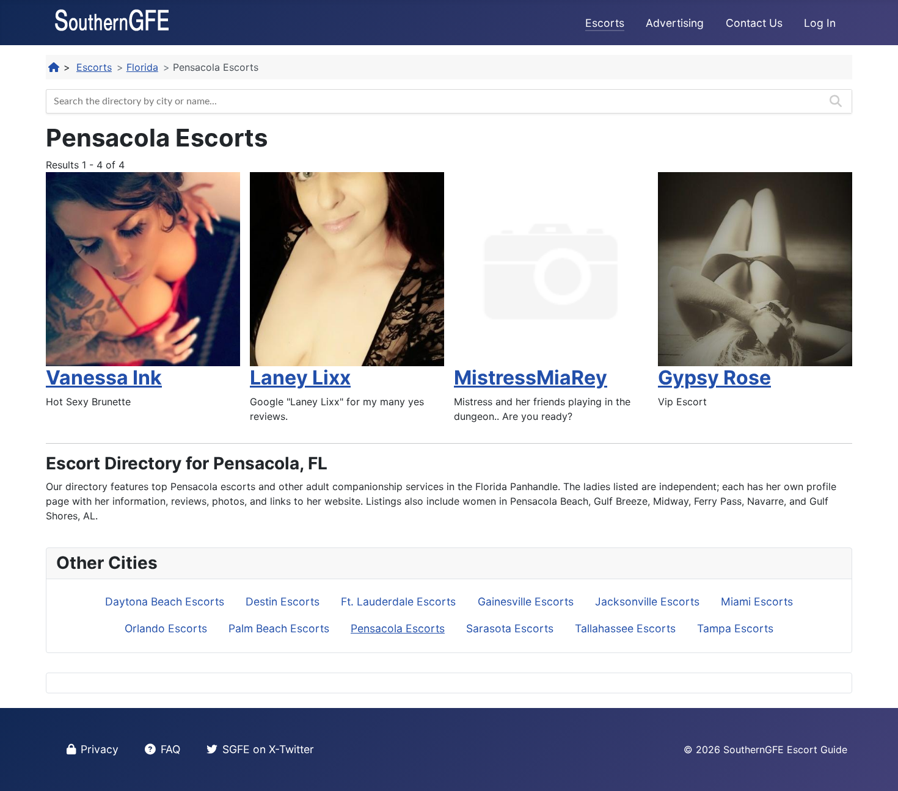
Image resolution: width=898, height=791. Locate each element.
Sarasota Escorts (509, 628)
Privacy (100, 749)
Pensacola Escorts (398, 628)
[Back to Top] (876, 768)
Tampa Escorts (735, 628)
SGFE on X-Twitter (268, 749)
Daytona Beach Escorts (164, 601)
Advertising (675, 22)
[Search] (836, 101)
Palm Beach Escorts (278, 628)
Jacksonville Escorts (647, 601)
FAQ (170, 749)
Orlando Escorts (166, 628)
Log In (820, 22)
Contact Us (754, 22)
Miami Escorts (757, 601)
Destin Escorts (282, 601)
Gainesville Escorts (526, 601)
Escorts (604, 22)
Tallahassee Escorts (625, 628)
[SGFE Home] (54, 67)
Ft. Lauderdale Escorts (398, 601)
